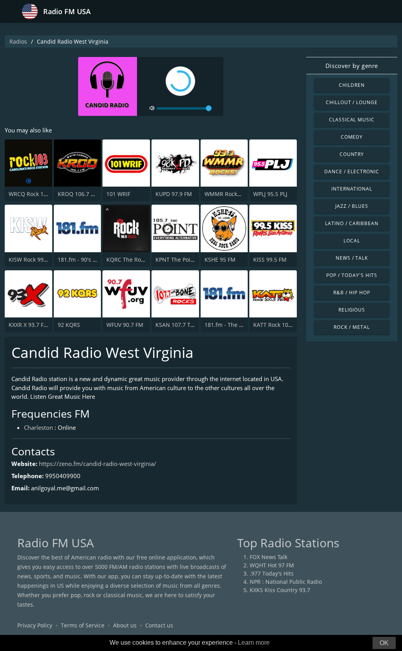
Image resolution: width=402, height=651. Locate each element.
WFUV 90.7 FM (124, 324)
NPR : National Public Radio (286, 581)
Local (352, 240)
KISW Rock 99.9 (28, 259)
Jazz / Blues (351, 206)
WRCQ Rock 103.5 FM (36, 194)
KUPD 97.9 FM (173, 194)
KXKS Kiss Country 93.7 (280, 590)
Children (352, 85)
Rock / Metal (352, 327)
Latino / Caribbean (351, 223)
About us (125, 625)
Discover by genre (351, 66)
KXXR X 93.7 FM (29, 324)
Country (352, 154)
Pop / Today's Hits (351, 275)
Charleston (38, 427)
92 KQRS (69, 324)
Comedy (352, 137)
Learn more (254, 642)
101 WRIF (118, 194)
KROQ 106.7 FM (78, 194)
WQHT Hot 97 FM (272, 565)
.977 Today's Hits (272, 573)
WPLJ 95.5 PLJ (270, 194)
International (351, 188)
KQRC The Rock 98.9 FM (137, 259)
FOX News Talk (268, 557)
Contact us (159, 625)
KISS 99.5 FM (270, 259)
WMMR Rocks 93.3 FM (233, 194)
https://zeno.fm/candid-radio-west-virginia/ (97, 464)
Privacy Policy (34, 625)
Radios (18, 41)
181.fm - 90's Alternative (89, 259)
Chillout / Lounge (352, 102)
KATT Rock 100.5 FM (279, 324)
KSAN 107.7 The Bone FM (188, 324)
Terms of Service (82, 625)
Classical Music (352, 119)
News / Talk (352, 258)
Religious (351, 309)
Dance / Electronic (351, 171)
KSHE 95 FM (220, 259)
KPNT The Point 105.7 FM (188, 259)
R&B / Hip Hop (351, 292)
